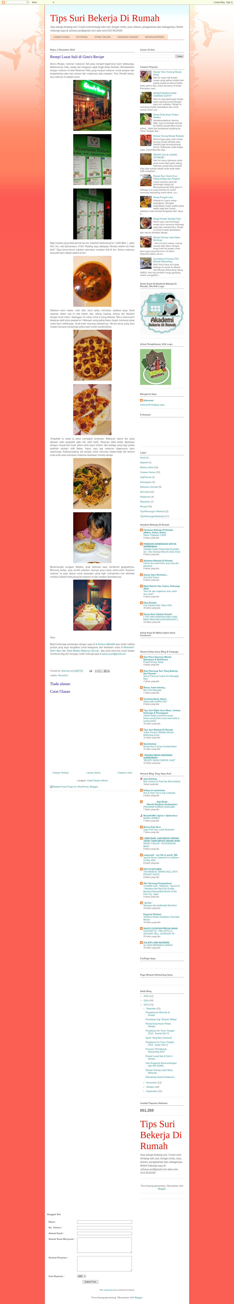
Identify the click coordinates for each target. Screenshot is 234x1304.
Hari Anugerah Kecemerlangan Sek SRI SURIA (161, 1064)
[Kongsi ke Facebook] (105, 671)
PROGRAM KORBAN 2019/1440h (159, 807)
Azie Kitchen (150, 779)
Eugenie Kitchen (152, 914)
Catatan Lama (125, 772)
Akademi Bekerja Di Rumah (158, 560)
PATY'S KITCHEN (152, 869)
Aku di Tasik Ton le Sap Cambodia (159, 793)
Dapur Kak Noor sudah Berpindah (158, 829)
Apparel (144, 462)
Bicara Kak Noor (152, 827)
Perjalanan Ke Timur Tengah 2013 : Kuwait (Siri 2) (160, 1032)
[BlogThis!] (99, 671)
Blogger (162, 1188)
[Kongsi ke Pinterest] (108, 671)
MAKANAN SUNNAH (127, 37)
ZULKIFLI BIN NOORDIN (156, 942)
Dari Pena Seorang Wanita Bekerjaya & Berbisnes (157, 658)
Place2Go (63, 675)
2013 (146, 1004)
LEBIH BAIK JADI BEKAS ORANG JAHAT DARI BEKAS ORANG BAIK (161, 839)
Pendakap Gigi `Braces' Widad (161, 1019)
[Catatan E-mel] (90, 670)
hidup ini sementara (154, 790)
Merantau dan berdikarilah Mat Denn (160, 905)
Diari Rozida (149, 602)
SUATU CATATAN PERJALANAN (160, 928)
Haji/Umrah (145, 477)
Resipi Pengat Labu (163, 197)
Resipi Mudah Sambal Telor (167, 218)
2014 (146, 1000)
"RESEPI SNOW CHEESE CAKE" (159, 760)
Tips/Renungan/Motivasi (152, 516)
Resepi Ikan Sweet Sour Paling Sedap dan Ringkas (166, 177)
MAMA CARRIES (151, 818)
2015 (146, 996)
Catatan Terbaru (61, 772)
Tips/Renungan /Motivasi (152, 511)
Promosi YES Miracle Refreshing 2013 (156, 1050)
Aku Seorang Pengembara (157, 883)
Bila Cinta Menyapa (152, 690)
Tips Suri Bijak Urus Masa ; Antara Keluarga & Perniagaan (161, 711)
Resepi (143, 506)
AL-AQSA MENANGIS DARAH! (158, 945)
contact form (108, 1290)
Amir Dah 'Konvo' (151, 577)
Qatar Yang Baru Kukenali (159, 1037)
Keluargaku (146, 482)
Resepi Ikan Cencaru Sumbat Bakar (160, 746)
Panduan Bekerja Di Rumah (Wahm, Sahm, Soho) (158, 531)
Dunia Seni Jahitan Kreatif (157, 614)
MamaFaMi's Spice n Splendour (160, 815)
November (151, 1082)
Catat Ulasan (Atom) (97, 780)
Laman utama (93, 772)
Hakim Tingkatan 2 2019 (154, 535)
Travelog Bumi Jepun (155, 699)
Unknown (148, 400)
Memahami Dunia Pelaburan (160, 1077)
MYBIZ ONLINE (103, 37)
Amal (142, 457)
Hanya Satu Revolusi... (155, 574)
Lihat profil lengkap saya (152, 404)
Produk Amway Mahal (153, 662)
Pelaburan (145, 496)
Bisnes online (146, 467)
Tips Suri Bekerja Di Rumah (158, 729)
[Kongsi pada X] (102, 671)
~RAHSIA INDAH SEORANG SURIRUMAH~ (157, 756)
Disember (151, 1008)
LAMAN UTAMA (61, 37)
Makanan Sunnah (149, 487)
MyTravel (144, 492)
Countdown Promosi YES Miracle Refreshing (166, 260)
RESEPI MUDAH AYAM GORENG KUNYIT (164, 94)
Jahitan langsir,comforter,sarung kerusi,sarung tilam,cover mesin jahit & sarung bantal (161, 718)
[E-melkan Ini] (96, 671)
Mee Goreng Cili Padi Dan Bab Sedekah (161, 781)
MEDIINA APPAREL (154, 37)
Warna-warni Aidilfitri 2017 (155, 701)
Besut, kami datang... (154, 687)
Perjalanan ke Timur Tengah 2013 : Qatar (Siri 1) (160, 1043)
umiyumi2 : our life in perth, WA (160, 855)
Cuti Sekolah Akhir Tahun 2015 (157, 605)
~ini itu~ (147, 903)
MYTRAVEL (82, 37)
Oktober (150, 1087)
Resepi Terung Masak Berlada (168, 136)
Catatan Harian (147, 472)
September (152, 1091)
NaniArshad (149, 744)
